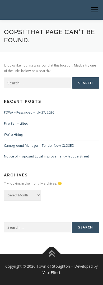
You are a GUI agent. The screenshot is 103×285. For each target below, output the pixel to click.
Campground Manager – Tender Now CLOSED (39, 145)
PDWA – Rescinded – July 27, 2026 (29, 112)
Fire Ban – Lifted (16, 123)
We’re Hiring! (14, 134)
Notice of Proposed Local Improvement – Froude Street (46, 156)
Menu (94, 10)
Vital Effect (51, 272)
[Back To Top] (51, 254)
